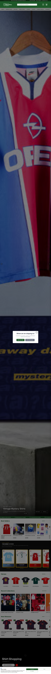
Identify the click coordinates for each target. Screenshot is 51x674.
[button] (27, 5)
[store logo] (7, 4)
